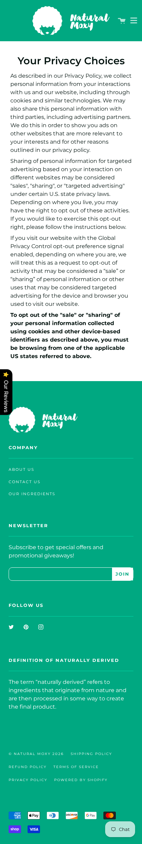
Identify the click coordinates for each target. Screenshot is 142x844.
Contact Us (25, 482)
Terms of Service (76, 767)
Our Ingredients (32, 494)
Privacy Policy (28, 780)
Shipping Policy (91, 754)
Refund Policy (28, 767)
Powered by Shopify (81, 780)
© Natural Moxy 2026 (36, 754)
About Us (21, 469)
